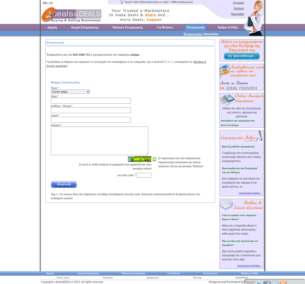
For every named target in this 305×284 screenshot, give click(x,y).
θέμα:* (54, 96)
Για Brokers (165, 27)
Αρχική (52, 27)
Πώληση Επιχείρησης (128, 27)
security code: (126, 175)
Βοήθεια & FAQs (249, 273)
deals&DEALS (241, 278)
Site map (197, 278)
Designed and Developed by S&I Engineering (236, 282)
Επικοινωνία (196, 27)
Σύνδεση (239, 8)
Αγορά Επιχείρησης (85, 27)
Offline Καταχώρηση (182, 2)
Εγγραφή (238, 2)
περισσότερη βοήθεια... (249, 265)
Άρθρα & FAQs (228, 27)
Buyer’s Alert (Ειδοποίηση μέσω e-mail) (146, 2)
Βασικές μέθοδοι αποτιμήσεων (238, 146)
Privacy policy (63, 278)
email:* (55, 115)
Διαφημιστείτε (152, 278)
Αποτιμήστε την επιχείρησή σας (238, 120)
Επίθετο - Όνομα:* (62, 106)
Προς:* (55, 88)
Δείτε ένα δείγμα (229, 125)
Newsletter (237, 14)
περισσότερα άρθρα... (250, 193)
